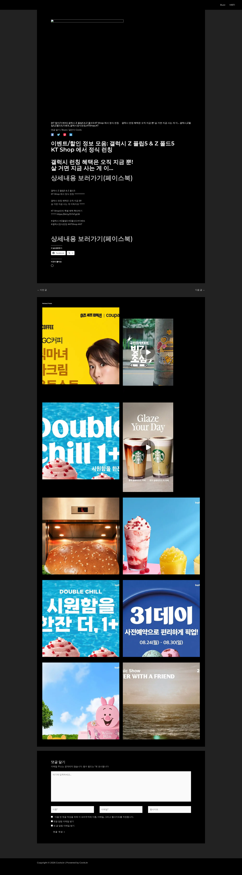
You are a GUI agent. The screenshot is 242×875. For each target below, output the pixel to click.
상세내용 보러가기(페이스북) (92, 178)
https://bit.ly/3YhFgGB (68, 214)
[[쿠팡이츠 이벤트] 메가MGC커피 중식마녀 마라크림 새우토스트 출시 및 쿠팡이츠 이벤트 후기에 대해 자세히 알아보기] (80, 345)
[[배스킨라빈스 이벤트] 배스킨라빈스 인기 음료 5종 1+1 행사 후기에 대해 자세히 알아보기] (80, 618)
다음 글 (200, 290)
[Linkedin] (70, 134)
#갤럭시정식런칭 (59, 224)
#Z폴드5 (72, 220)
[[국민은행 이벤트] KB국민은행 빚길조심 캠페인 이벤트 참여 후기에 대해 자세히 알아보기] (148, 351)
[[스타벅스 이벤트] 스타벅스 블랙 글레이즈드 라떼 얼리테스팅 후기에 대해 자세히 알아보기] (148, 447)
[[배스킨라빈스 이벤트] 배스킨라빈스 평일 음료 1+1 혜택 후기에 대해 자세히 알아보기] (80, 440)
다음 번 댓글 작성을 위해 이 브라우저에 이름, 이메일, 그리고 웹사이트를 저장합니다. (94, 817)
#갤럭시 (55, 220)
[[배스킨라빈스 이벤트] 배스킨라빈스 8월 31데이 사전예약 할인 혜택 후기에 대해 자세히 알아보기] (161, 618)
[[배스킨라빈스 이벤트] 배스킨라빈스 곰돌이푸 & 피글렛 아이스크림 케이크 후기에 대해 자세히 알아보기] (80, 700)
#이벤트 (81, 220)
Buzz (64, 129)
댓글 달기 (55, 129)
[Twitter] (58, 134)
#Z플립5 (63, 220)
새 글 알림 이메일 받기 (64, 825)
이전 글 (42, 290)
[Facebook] (52, 134)
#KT (80, 224)
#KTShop (72, 224)
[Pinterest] (64, 134)
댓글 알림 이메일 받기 (63, 821)
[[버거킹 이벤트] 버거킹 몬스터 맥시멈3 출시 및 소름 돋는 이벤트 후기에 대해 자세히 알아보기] (80, 535)
